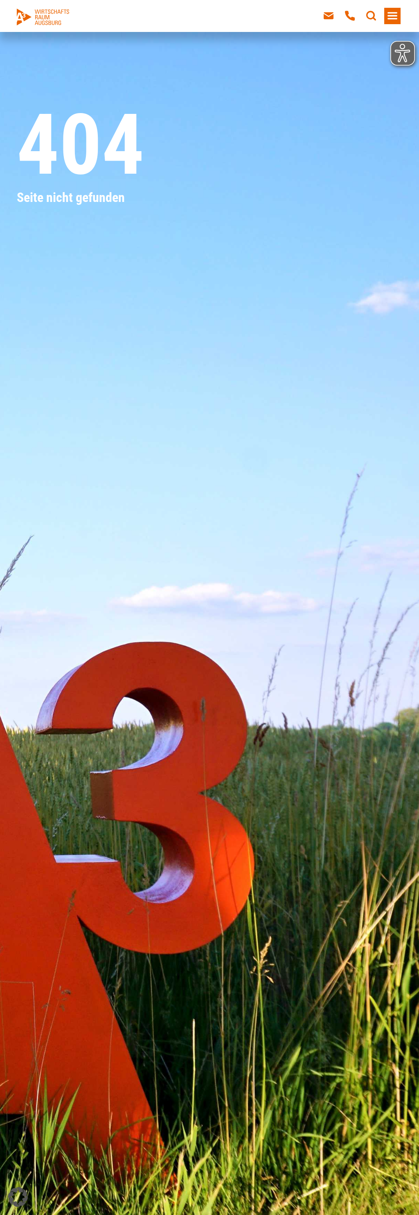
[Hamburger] (392, 16)
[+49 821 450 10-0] (350, 16)
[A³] (43, 17)
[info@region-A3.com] (328, 16)
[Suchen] (371, 16)
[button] (18, 1197)
